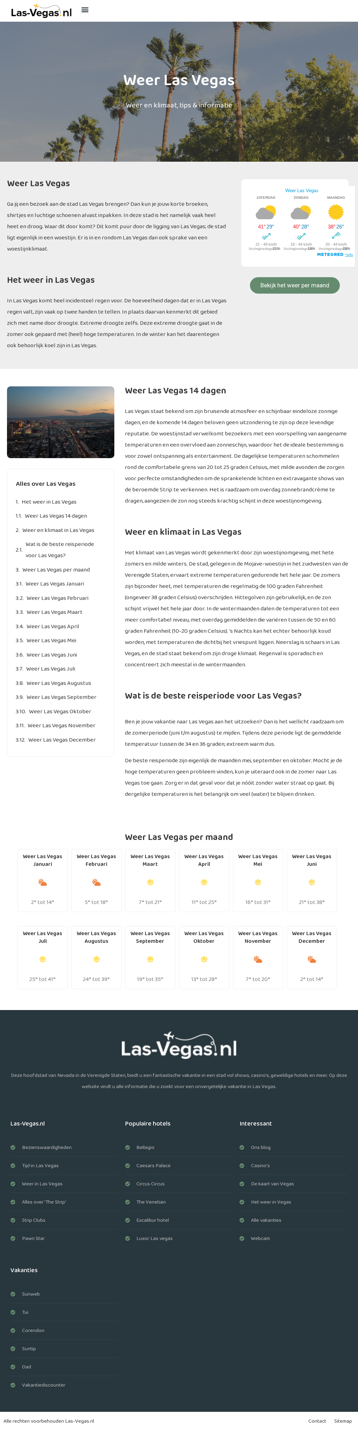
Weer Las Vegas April (53, 626)
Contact (317, 1421)
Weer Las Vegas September (61, 697)
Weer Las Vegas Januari (55, 584)
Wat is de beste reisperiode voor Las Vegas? (60, 550)
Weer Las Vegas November (61, 725)
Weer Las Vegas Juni (52, 655)
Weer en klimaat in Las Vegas (58, 530)
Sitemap (343, 1421)
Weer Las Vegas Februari (57, 598)
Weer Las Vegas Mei (51, 640)
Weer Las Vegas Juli (50, 669)
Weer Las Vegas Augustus (59, 683)
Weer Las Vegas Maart (55, 612)
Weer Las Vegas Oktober (60, 711)
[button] (85, 9)
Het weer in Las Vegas (49, 502)
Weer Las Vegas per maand (56, 570)
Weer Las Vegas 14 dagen (56, 516)
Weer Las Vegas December (62, 740)
